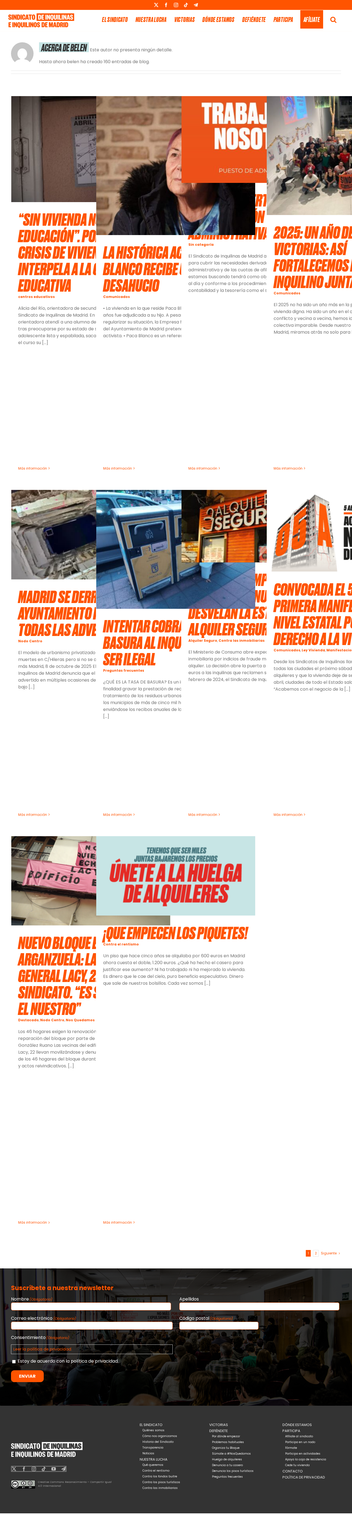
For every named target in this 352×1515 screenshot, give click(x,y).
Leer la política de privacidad (42, 1349)
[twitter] (14, 1469)
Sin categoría (201, 244)
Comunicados (116, 296)
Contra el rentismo (121, 944)
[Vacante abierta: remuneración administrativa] (261, 139)
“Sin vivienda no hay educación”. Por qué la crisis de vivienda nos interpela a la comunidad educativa (85, 251)
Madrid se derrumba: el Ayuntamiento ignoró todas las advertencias (81, 612)
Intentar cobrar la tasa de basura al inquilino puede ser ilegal (174, 642)
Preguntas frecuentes (123, 670)
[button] (333, 19)
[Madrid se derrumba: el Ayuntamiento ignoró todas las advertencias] (90, 534)
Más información (32, 468)
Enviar (27, 1376)
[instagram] (34, 1469)
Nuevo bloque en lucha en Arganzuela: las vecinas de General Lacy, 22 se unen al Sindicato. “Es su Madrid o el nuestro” (89, 975)
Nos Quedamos (80, 1020)
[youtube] (53, 1469)
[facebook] (24, 1469)
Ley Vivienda (313, 650)
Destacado (28, 1020)
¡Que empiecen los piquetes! (175, 932)
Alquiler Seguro (202, 640)
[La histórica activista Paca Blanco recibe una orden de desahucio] (175, 165)
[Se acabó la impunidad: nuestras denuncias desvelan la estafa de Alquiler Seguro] (261, 526)
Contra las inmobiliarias (242, 640)
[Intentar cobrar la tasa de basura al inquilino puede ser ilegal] (175, 549)
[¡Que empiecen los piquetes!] (175, 876)
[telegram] (63, 1469)
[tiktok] (44, 1469)
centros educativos (36, 296)
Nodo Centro (30, 641)
